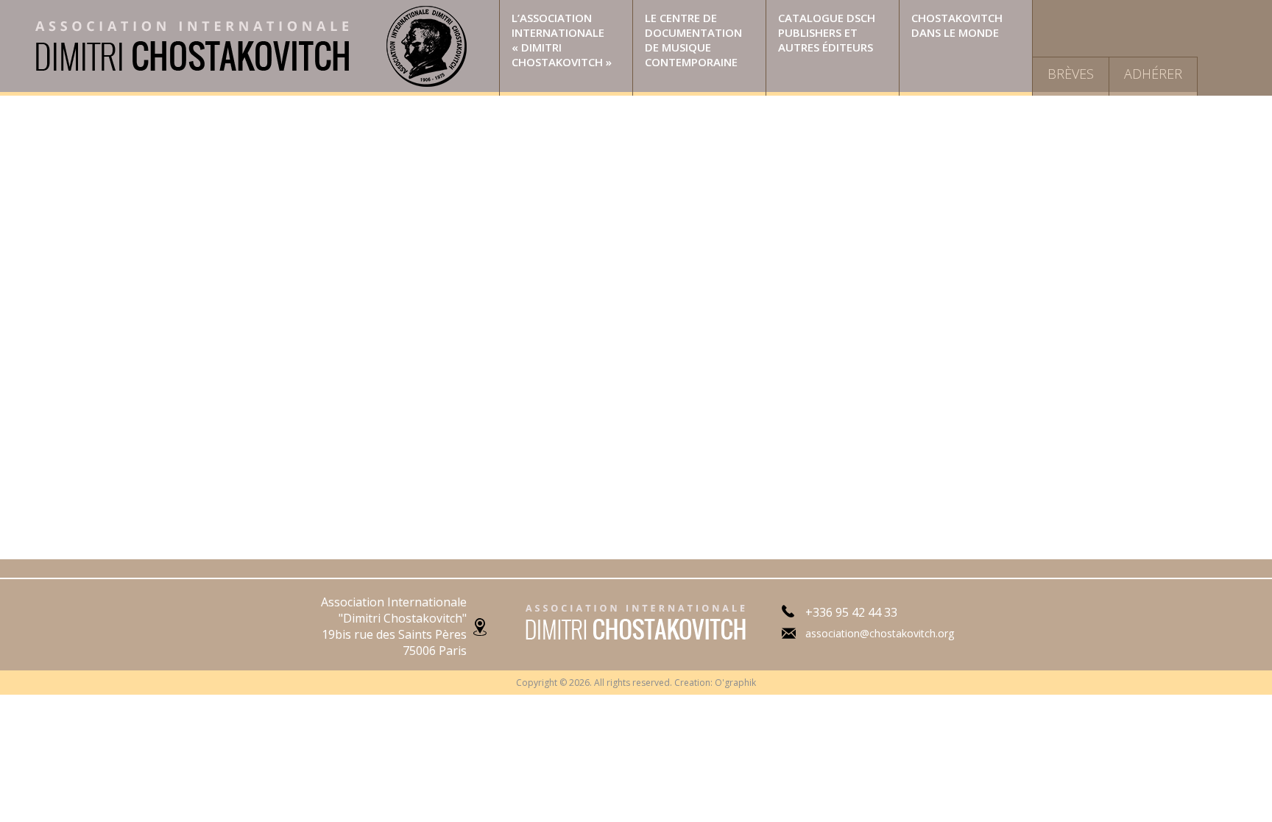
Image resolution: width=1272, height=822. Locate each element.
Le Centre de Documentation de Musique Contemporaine (693, 39)
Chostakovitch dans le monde (957, 25)
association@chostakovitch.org (879, 633)
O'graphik (735, 682)
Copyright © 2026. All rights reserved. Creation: (615, 682)
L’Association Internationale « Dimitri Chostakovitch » (562, 39)
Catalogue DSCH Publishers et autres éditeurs (826, 32)
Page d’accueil (249, 48)
